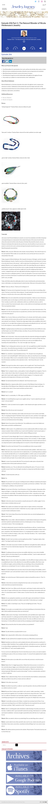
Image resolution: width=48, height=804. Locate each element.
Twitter (35, 1)
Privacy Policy (22, 802)
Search (45, 1)
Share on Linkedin (10, 61)
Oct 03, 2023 (4, 27)
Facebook (39, 1)
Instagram (42, 1)
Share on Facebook (3, 61)
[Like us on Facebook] (40, 802)
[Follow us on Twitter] (44, 802)
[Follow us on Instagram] (42, 802)
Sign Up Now (11, 802)
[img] (24, 41)
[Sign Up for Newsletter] (45, 802)
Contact (16, 802)
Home (3, 802)
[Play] (24, 48)
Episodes (6, 802)
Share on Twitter (7, 61)
